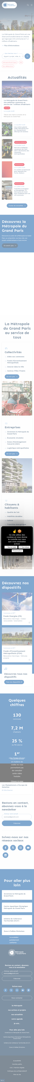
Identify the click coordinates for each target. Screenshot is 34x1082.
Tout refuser (25, 547)
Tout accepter (11, 547)
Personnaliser (17, 551)
